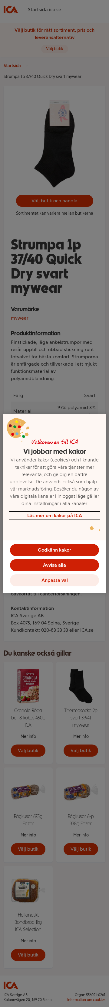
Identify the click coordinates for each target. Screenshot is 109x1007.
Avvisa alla (54, 565)
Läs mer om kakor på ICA (54, 515)
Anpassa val (54, 580)
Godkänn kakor (54, 550)
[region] (54, 503)
